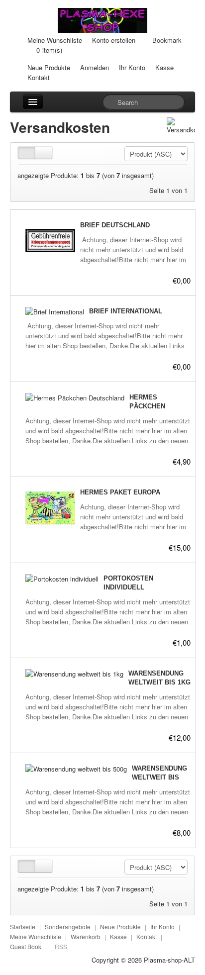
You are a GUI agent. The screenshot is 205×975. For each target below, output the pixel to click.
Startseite (22, 926)
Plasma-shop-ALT (169, 960)
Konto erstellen (113, 40)
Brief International (125, 311)
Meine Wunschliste (54, 40)
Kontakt (38, 77)
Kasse (164, 67)
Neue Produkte (48, 67)
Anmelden (94, 67)
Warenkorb (86, 936)
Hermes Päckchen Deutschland (153, 406)
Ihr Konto (132, 67)
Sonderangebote (68, 926)
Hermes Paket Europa (120, 492)
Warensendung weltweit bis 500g (159, 777)
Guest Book (25, 946)
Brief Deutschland (115, 225)
